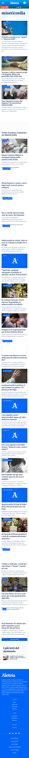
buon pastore (6, 168)
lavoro (4, 255)
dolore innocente (7, 519)
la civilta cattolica (7, 371)
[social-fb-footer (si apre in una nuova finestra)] (13, 733)
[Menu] (5, 3)
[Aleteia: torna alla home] (14, 2)
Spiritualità (14, 706)
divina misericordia (7, 490)
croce (4, 579)
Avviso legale (14, 744)
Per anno (14, 727)
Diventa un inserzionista (14, 747)
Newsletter (14, 716)
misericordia (6, 226)
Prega (17, 7)
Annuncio (14, 720)
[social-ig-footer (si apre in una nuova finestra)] (19, 733)
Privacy (14, 752)
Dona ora (3, 7)
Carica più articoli (14, 639)
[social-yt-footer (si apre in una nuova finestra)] (10, 733)
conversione (6, 87)
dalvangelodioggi (7, 58)
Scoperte (14, 709)
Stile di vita (14, 704)
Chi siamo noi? (14, 741)
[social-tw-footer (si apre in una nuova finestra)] (16, 733)
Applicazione (14, 718)
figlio (4, 609)
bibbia (4, 140)
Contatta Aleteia (14, 750)
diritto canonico (7, 23)
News (14, 702)
